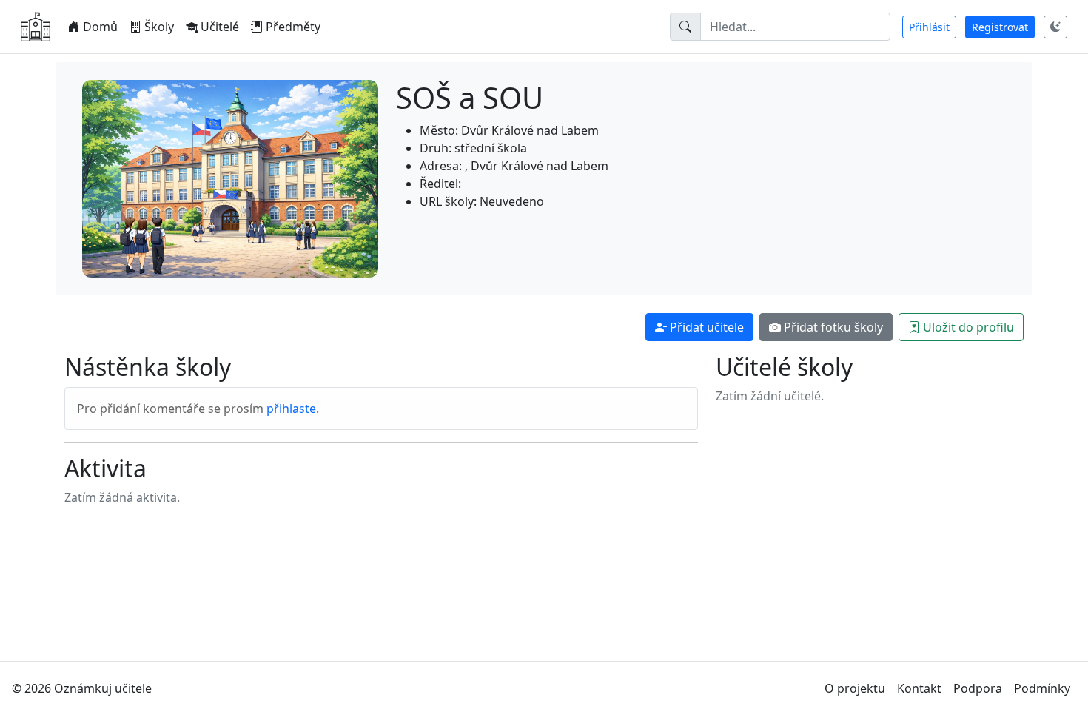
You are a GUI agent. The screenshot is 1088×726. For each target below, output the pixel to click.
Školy (159, 27)
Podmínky (1042, 688)
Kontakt (919, 688)
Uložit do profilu (968, 327)
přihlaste (291, 408)
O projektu (855, 688)
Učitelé (220, 27)
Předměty (293, 27)
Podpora (977, 688)
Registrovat (1000, 27)
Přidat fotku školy (833, 327)
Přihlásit (929, 27)
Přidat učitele (707, 327)
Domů (100, 27)
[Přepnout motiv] (1055, 27)
